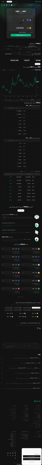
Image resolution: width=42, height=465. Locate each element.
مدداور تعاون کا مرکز (12, 409)
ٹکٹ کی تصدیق (13, 413)
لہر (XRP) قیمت (25, 436)
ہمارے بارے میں (37, 407)
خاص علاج (14, 416)
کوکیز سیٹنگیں (31, 461)
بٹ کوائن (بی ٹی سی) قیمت (24, 433)
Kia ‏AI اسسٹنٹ (26, 420)
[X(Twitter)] (15, 453)
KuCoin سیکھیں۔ (25, 416)
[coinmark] (8, 455)
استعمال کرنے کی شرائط (36, 420)
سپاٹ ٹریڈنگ (26, 410)
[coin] (15, 458)
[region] (32, 456)
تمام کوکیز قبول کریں (31, 456)
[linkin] (12, 455)
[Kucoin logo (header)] (38, 1)
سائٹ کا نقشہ (13, 419)
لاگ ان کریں (15, 1)
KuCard (27, 409)
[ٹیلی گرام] (12, 453)
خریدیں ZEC (14, 440)
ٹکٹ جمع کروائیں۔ (13, 410)
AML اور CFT (38, 424)
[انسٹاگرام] (10, 455)
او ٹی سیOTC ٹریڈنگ (24, 419)
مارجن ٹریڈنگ (25, 413)
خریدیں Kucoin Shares (12, 439)
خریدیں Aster (13, 442)
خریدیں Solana (13, 446)
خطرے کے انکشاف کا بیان (36, 423)
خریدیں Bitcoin (13, 433)
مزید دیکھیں (21, 296)
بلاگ (39, 410)
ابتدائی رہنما (13, 407)
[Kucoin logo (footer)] (36, 401)
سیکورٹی (39, 419)
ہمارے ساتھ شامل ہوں (36, 409)
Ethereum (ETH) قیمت (24, 435)
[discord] (8, 453)
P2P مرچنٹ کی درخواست (36, 436)
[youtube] (10, 453)
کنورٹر (27, 417)
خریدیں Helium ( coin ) (21, 35)
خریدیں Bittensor (13, 443)
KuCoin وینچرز (37, 416)
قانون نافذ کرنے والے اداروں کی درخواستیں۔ (35, 427)
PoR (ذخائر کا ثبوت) (37, 417)
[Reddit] (15, 455)
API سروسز (38, 435)
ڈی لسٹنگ (14, 417)
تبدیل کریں (26, 407)
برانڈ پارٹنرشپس (37, 413)
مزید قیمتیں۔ (25, 439)
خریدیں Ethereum (13, 435)
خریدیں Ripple (13, 436)
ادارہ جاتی (38, 433)
